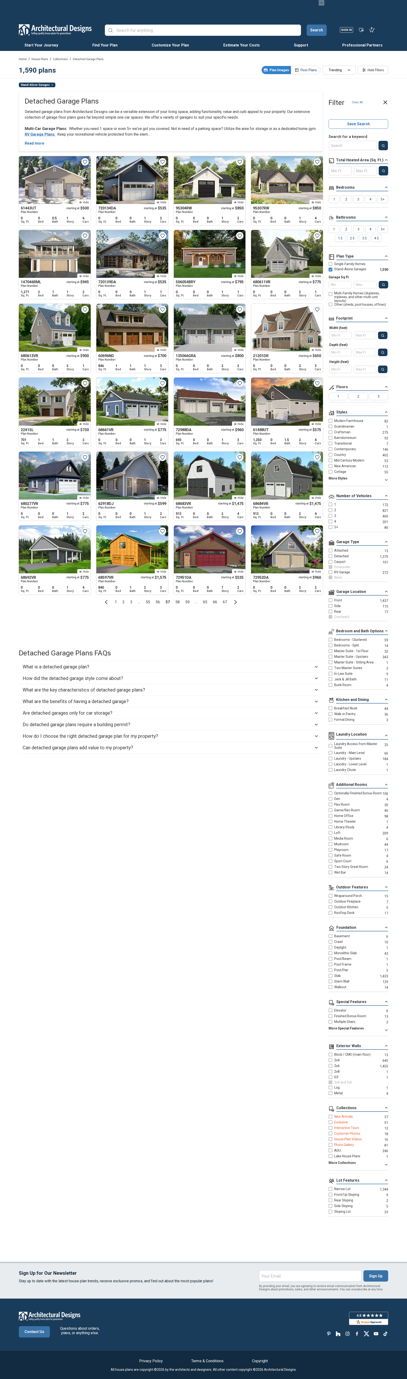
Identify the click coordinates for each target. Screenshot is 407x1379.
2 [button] (123, 602)
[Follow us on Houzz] (338, 1334)
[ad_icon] (55, 29)
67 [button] (225, 602)
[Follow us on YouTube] (376, 1334)
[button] (106, 602)
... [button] (139, 602)
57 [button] (168, 602)
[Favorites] (361, 30)
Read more (34, 143)
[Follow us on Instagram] (347, 1334)
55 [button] (148, 602)
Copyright (260, 1361)
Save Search (358, 124)
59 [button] (187, 602)
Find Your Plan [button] (105, 45)
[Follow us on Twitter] (366, 1334)
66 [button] (215, 602)
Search (316, 30)
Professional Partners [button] (362, 45)
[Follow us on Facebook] (357, 1334)
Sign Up (376, 1276)
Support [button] (301, 45)
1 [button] (116, 602)
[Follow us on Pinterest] (329, 1334)
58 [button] (177, 602)
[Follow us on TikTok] (385, 1334)
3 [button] (131, 602)
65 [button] (205, 602)
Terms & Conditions (207, 1361)
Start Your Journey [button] (41, 45)
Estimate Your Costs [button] (241, 45)
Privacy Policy (151, 1361)
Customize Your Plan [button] (170, 45)
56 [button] (158, 602)
